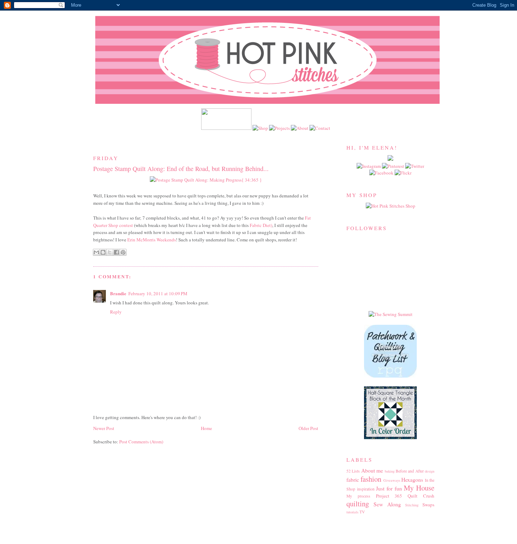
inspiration (366, 489)
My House (419, 488)
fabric (352, 479)
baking (390, 471)
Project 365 (389, 496)
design (429, 471)
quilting (357, 503)
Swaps (428, 504)
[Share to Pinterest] (123, 252)
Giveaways (391, 480)
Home (206, 428)
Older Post (308, 428)
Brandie (118, 293)
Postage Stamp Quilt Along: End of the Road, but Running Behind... (181, 168)
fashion (370, 479)
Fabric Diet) (261, 225)
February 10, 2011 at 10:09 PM (157, 293)
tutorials (352, 512)
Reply (116, 312)
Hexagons (412, 479)
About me (372, 470)
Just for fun (389, 488)
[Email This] (96, 252)
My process (358, 496)
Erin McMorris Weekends (151, 239)
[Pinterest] (393, 166)
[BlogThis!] (103, 252)
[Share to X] (109, 252)
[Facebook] (382, 173)
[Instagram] (369, 166)
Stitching (412, 504)
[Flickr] (403, 173)
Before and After (410, 471)
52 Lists (353, 471)
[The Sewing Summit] (391, 314)
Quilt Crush (421, 496)
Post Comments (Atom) (141, 441)
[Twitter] (414, 166)
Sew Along (387, 504)
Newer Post (103, 428)
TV (362, 511)
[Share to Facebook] (116, 252)
